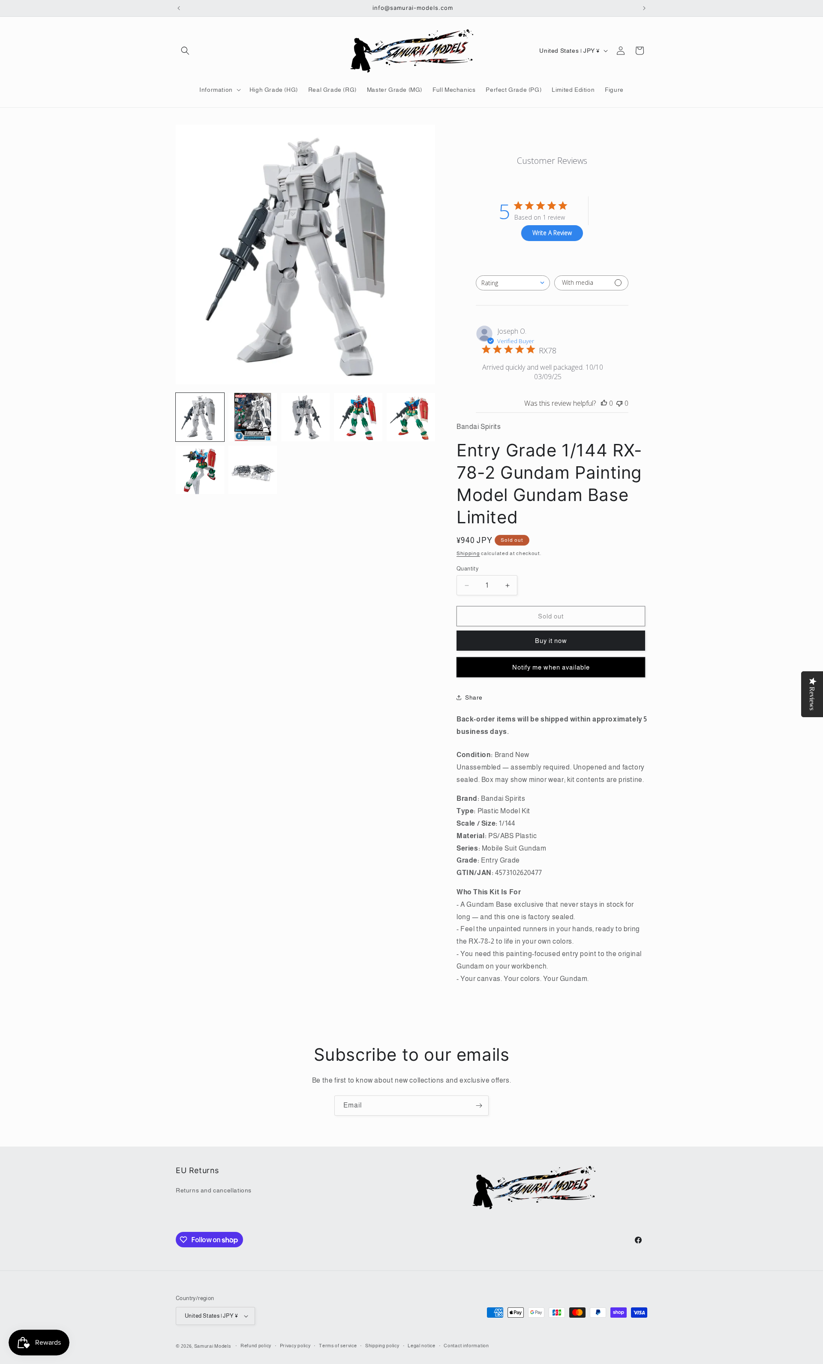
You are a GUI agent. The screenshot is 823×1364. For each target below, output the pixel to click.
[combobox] (513, 282)
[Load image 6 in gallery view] (200, 470)
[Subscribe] (478, 1105)
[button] (185, 50)
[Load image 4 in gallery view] (358, 417)
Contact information (466, 1345)
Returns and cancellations (214, 1190)
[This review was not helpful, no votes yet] (619, 403)
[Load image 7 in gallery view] (252, 470)
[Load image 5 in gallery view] (411, 417)
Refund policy (255, 1345)
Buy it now (551, 640)
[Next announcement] (644, 8)
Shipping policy (382, 1345)
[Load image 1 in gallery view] (200, 417)
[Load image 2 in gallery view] (252, 417)
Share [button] (474, 697)
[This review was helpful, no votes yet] (604, 403)
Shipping (468, 553)
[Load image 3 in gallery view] (305, 417)
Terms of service (338, 1345)
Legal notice (421, 1345)
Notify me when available (551, 667)
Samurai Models (212, 1346)
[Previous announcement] (178, 8)
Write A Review (552, 233)
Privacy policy (295, 1345)
